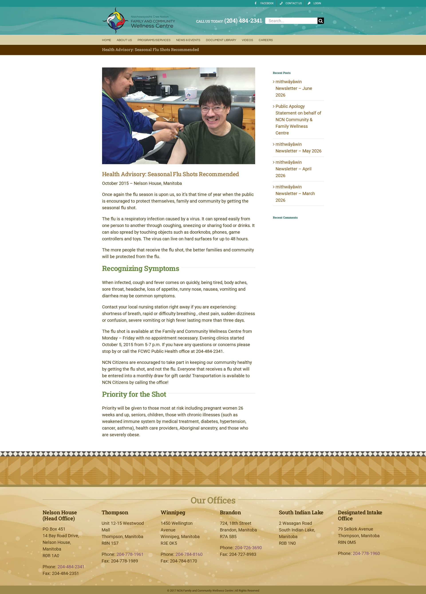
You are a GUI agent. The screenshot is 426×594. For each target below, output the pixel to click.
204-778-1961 (130, 554)
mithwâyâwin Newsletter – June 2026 (294, 88)
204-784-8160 (189, 554)
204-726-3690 (248, 547)
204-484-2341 (71, 566)
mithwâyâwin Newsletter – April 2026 (294, 169)
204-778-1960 (366, 553)
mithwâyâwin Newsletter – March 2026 (295, 193)
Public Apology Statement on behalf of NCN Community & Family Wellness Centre (298, 120)
